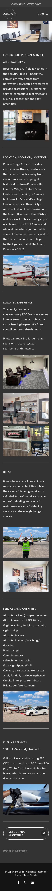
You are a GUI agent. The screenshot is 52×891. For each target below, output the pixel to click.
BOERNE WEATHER (15, 851)
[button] (43, 13)
